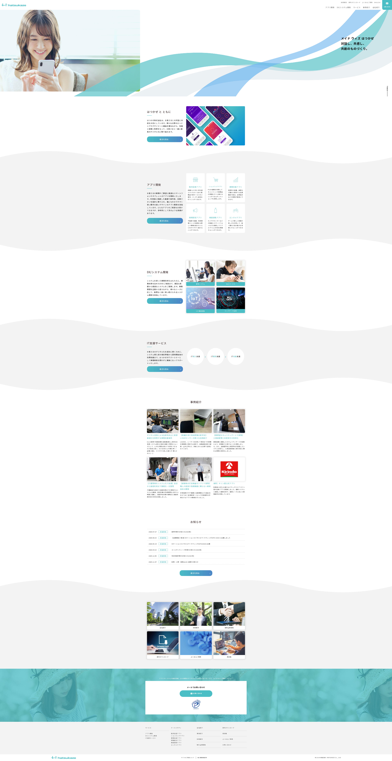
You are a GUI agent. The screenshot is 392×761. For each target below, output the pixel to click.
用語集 (225, 733)
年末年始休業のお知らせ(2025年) (183, 556)
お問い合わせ (197, 693)
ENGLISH (377, 2)
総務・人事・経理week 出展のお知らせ (185, 562)
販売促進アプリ (176, 733)
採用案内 (344, 2)
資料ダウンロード (355, 2)
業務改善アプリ (176, 738)
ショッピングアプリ (177, 736)
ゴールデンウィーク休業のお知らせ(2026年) (187, 550)
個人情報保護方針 (202, 757)
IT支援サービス (150, 738)
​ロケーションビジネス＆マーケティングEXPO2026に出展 (191, 544)
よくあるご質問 (367, 2)
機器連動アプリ (176, 743)
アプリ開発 (329, 7)
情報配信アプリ (176, 740)
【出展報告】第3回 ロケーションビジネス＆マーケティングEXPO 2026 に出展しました (201, 538)
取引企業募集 (201, 745)
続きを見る (164, 139)
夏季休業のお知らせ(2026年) (181, 532)
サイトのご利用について (187, 757)
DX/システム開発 (344, 7)
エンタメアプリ (176, 745)
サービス (356, 7)
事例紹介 (366, 7)
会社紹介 (376, 7)
